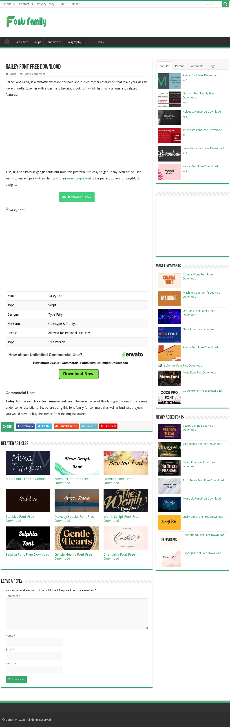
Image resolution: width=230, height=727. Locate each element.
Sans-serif (22, 42)
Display (99, 42)
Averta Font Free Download (200, 347)
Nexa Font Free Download (199, 329)
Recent (179, 66)
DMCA (62, 4)
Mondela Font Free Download (202, 498)
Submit (75, 4)
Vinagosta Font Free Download (202, 443)
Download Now (79, 197)
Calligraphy (73, 42)
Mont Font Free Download (199, 372)
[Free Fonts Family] (26, 20)
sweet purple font (79, 178)
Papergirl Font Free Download (202, 553)
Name (10, 635)
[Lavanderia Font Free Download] (169, 154)
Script (37, 42)
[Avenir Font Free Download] (169, 81)
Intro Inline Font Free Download (203, 480)
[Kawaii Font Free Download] (169, 172)
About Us (9, 4)
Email (10, 649)
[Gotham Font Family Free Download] (169, 99)
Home (7, 41)
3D (88, 42)
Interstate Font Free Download (202, 130)
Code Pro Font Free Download (202, 390)
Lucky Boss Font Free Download (203, 516)
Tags (212, 66)
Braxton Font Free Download (118, 481)
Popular (164, 66)
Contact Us (26, 4)
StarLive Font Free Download (20, 519)
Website (11, 663)
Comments (196, 66)
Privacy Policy (45, 4)
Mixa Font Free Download (26, 479)
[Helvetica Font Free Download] (169, 117)
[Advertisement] (144, 22)
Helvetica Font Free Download (202, 111)
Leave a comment (34, 73)
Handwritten (54, 42)
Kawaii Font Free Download (200, 166)
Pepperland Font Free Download (204, 535)
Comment (13, 596)
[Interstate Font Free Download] (169, 135)
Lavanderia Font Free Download (203, 148)
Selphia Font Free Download (27, 554)
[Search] (225, 4)
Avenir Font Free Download (200, 75)
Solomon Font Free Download (183, 365)
